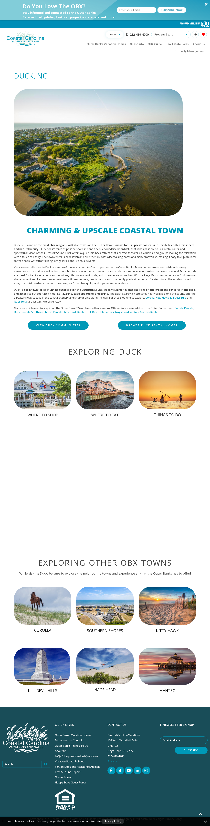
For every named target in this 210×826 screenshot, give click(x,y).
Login (112, 34)
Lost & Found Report (67, 772)
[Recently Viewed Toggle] (195, 34)
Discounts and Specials (69, 740)
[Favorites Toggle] (203, 34)
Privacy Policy (113, 821)
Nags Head (21, 301)
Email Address (171, 740)
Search (8, 764)
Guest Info (137, 44)
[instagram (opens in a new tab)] (146, 770)
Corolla (150, 297)
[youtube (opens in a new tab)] (129, 770)
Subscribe (191, 750)
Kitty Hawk (162, 297)
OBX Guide (155, 44)
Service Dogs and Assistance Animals (77, 767)
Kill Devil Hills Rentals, (101, 312)
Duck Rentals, (22, 312)
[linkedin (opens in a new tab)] (137, 770)
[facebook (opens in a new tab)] (111, 770)
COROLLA (42, 630)
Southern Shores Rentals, (47, 312)
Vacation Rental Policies (69, 761)
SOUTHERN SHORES (105, 630)
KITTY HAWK (167, 630)
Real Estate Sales (177, 44)
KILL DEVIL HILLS (42, 690)
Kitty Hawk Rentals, (75, 312)
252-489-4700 (115, 756)
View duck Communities (58, 325)
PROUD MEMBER (190, 23)
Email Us (112, 761)
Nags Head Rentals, (127, 312)
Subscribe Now (171, 10)
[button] (105, 10)
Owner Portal (63, 777)
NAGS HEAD (105, 689)
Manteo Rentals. (150, 312)
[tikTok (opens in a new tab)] (120, 770)
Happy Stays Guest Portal (70, 782)
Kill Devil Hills (178, 297)
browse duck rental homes (152, 325)
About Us (199, 44)
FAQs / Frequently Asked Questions (76, 756)
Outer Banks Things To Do (71, 745)
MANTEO (167, 690)
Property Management (190, 51)
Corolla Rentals (184, 308)
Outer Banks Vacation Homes (106, 44)
